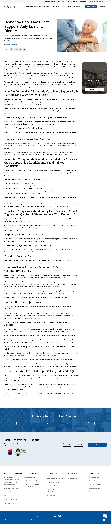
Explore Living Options (46, 423)
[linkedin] (16, 49)
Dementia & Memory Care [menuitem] (55, 478)
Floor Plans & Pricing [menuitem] (11, 488)
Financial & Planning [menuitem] (53, 482)
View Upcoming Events (65, 423)
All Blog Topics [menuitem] (72, 478)
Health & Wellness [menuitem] (52, 486)
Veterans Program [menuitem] (10, 503)
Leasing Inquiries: (77, 1)
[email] (24, 49)
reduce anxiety (28, 102)
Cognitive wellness (10, 143)
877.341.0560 (29, 516)
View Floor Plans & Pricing (26, 423)
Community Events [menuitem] (95, 484)
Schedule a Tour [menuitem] (94, 477)
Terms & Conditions (48, 516)
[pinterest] (20, 49)
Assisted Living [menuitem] (30, 477)
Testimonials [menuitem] (8, 492)
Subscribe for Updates (96, 1)
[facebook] (11, 49)
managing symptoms (45, 316)
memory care (15, 170)
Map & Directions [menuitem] (94, 488)
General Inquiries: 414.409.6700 (55, 1)
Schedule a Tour (91, 7)
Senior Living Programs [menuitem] (11, 499)
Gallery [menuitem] (6, 495)
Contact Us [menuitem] (92, 481)
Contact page (15, 393)
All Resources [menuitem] (51, 495)
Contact (102, 7)
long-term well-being (60, 206)
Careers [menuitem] (91, 492)
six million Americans (19, 73)
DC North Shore (11, 44)
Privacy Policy (37, 516)
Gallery (69, 6)
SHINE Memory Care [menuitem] (32, 481)
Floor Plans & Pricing (58, 6)
